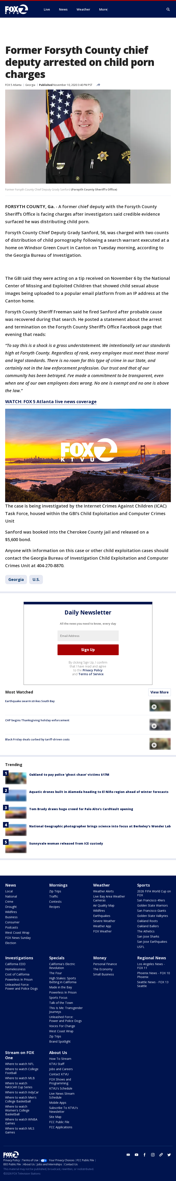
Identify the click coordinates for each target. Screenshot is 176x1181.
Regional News (151, 957)
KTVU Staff (56, 1064)
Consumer (12, 922)
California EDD (15, 964)
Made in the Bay (60, 987)
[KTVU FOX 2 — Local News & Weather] (19, 9)
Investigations (19, 957)
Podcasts (11, 927)
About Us (58, 1052)
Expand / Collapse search (168, 9)
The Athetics (146, 931)
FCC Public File (59, 1122)
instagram (152, 1154)
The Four (55, 973)
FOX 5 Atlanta (13, 85)
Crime (9, 901)
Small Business (103, 974)
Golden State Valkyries (152, 916)
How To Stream (60, 1059)
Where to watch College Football (21, 1071)
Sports (143, 885)
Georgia (30, 85)
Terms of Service (90, 674)
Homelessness (15, 969)
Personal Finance (105, 964)
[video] (160, 706)
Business (11, 917)
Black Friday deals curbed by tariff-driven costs (37, 739)
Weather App (102, 926)
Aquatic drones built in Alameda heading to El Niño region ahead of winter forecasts (98, 792)
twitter (169, 1154)
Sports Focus (58, 997)
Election (10, 943)
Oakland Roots (147, 921)
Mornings (58, 885)
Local (9, 891)
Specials (56, 957)
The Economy (102, 969)
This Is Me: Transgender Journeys (66, 1010)
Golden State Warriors (152, 905)
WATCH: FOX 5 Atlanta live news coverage (51, 401)
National (11, 896)
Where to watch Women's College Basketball (17, 1110)
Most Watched (19, 692)
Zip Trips (55, 891)
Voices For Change (62, 1026)
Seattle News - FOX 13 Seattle (152, 984)
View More (159, 692)
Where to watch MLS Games (19, 1130)
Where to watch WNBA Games (21, 1121)
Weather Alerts (103, 891)
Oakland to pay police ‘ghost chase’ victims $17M (69, 774)
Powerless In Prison (19, 979)
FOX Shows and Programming (60, 1081)
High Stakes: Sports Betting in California (62, 980)
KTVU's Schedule (60, 1088)
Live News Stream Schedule (61, 1095)
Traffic (53, 896)
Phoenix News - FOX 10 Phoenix (153, 975)
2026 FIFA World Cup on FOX (154, 893)
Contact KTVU (59, 1074)
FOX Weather (102, 931)
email (128, 1154)
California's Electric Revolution (62, 966)
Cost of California (17, 974)
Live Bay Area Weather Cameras (109, 898)
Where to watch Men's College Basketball (20, 1099)
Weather (101, 885)
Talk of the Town (61, 1003)
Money (99, 957)
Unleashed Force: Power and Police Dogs (21, 987)
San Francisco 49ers (151, 900)
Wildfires (11, 912)
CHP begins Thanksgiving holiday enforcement (37, 720)
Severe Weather (104, 921)
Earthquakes (101, 916)
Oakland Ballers (148, 926)
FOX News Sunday (18, 938)
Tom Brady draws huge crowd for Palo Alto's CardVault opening (81, 809)
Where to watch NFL (19, 1064)
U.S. (36, 579)
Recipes (54, 907)
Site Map (55, 1117)
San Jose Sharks (148, 936)
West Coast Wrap (17, 932)
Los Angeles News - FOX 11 (151, 966)
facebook (144, 1154)
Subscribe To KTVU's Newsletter (63, 1110)
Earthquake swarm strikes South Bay (30, 701)
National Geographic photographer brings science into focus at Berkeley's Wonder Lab (100, 826)
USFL (140, 947)
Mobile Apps (57, 1103)
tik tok (161, 1154)
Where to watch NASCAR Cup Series (18, 1085)
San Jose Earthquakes (152, 942)
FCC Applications (60, 1127)
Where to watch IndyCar (22, 1092)
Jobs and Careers (61, 1069)
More (103, 9)
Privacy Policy (93, 670)
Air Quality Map (103, 905)
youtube (136, 1154)
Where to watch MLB (20, 1078)
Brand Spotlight (60, 1041)
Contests (55, 901)
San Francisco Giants (151, 911)
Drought (11, 907)
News (10, 885)
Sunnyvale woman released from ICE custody (66, 843)
